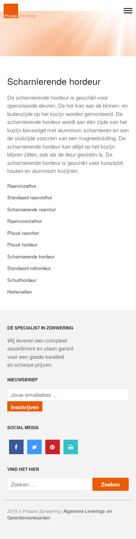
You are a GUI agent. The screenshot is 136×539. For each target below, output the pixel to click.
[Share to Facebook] (16, 452)
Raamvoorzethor (24, 220)
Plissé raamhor (23, 232)
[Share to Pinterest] (52, 452)
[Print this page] (70, 452)
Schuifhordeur (21, 280)
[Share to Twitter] (34, 452)
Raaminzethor (21, 185)
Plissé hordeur (22, 244)
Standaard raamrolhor (29, 197)
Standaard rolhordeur (29, 268)
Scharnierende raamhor (31, 209)
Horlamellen (19, 291)
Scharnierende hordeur (30, 256)
